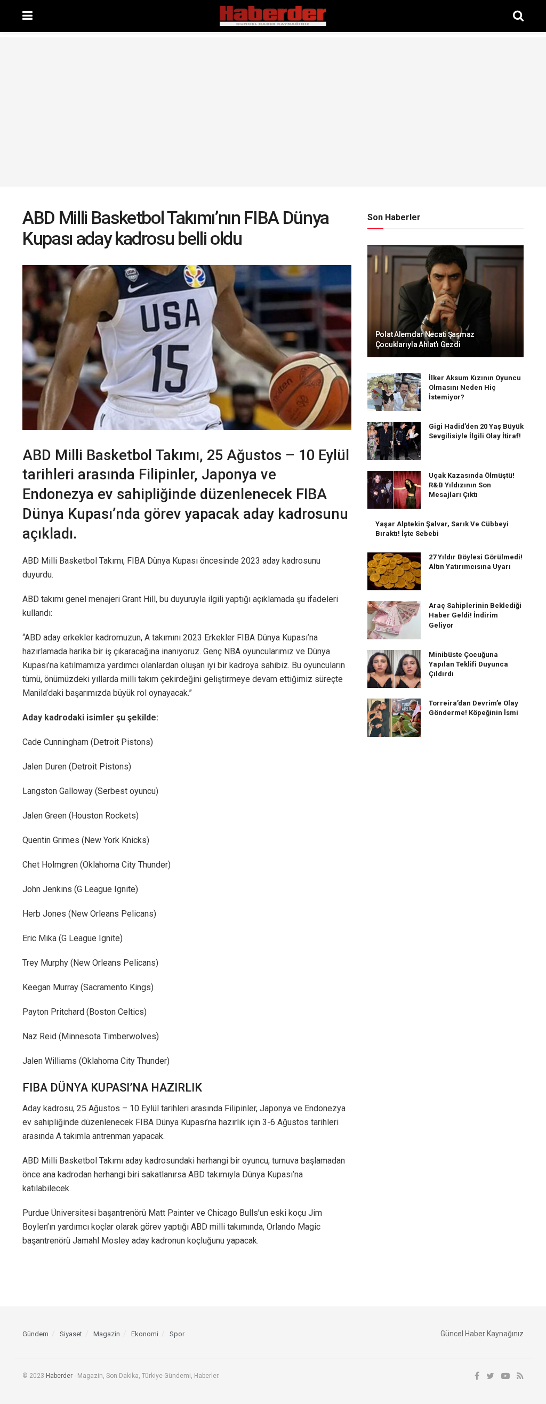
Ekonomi (144, 1334)
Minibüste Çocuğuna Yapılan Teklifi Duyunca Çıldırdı (468, 664)
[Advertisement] (273, 112)
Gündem (35, 1334)
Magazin (106, 1334)
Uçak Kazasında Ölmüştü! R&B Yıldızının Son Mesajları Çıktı (472, 485)
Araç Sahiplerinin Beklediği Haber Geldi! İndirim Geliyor (475, 615)
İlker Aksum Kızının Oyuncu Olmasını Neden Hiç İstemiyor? (475, 387)
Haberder (59, 1375)
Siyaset (71, 1334)
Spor (177, 1334)
